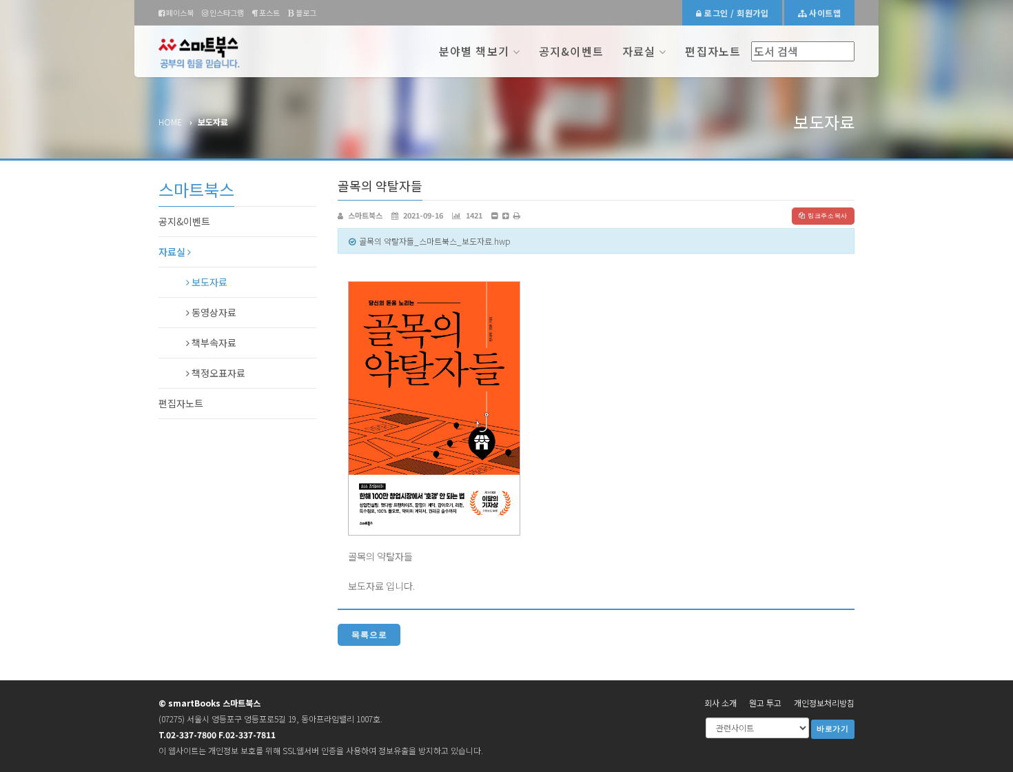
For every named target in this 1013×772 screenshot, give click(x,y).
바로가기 (833, 728)
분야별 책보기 (474, 51)
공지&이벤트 (571, 51)
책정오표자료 (217, 373)
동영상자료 (213, 312)
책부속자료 (213, 342)
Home (170, 122)
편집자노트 (713, 51)
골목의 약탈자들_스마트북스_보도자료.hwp (435, 241)
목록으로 (369, 635)
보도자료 (208, 282)
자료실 (638, 51)
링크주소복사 (828, 215)
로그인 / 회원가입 (735, 13)
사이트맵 (824, 13)
